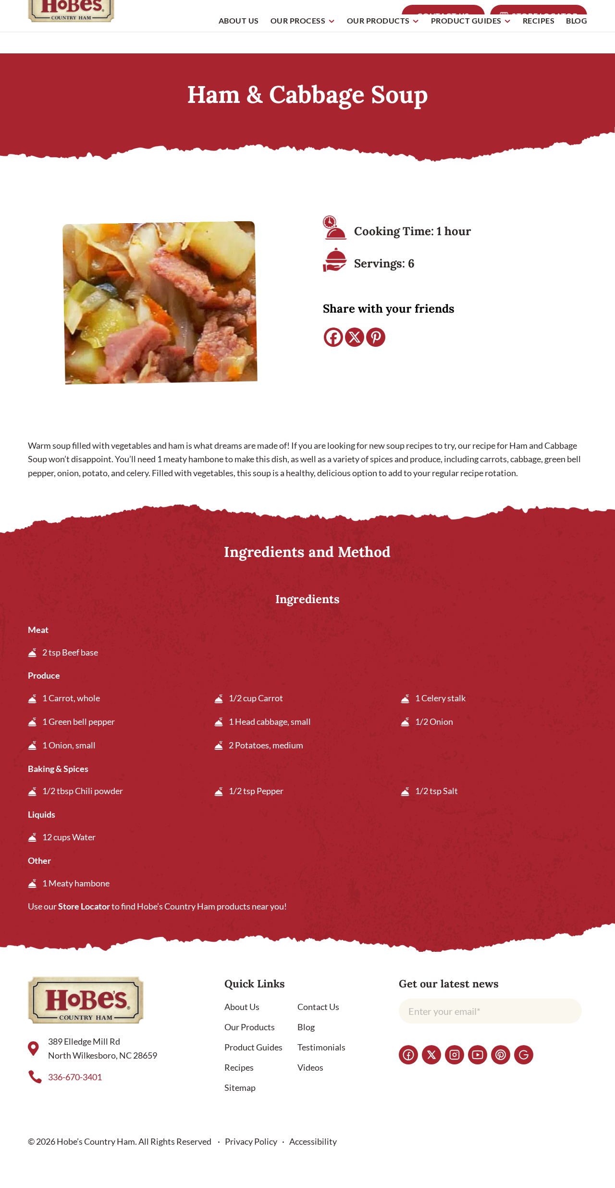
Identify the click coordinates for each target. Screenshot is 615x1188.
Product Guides (466, 21)
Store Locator (84, 906)
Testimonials (321, 1047)
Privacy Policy (251, 1141)
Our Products (378, 21)
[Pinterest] (375, 337)
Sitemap (240, 1087)
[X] (354, 337)
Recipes (539, 21)
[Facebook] (333, 337)
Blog (576, 21)
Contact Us (318, 1006)
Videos (310, 1067)
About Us (239, 21)
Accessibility (313, 1141)
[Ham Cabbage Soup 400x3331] (160, 306)
